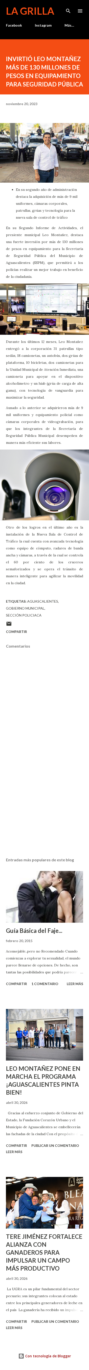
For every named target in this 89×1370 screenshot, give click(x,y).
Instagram (43, 25)
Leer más (75, 984)
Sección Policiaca (24, 615)
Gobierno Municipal (25, 608)
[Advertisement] (44, 810)
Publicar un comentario (55, 1145)
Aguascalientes (42, 601)
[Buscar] (68, 9)
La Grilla (30, 11)
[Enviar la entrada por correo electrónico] (9, 625)
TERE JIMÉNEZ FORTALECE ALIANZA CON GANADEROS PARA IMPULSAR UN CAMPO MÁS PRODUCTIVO (44, 1252)
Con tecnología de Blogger (47, 1356)
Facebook (14, 25)
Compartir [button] (16, 631)
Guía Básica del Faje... (34, 930)
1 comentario (44, 984)
